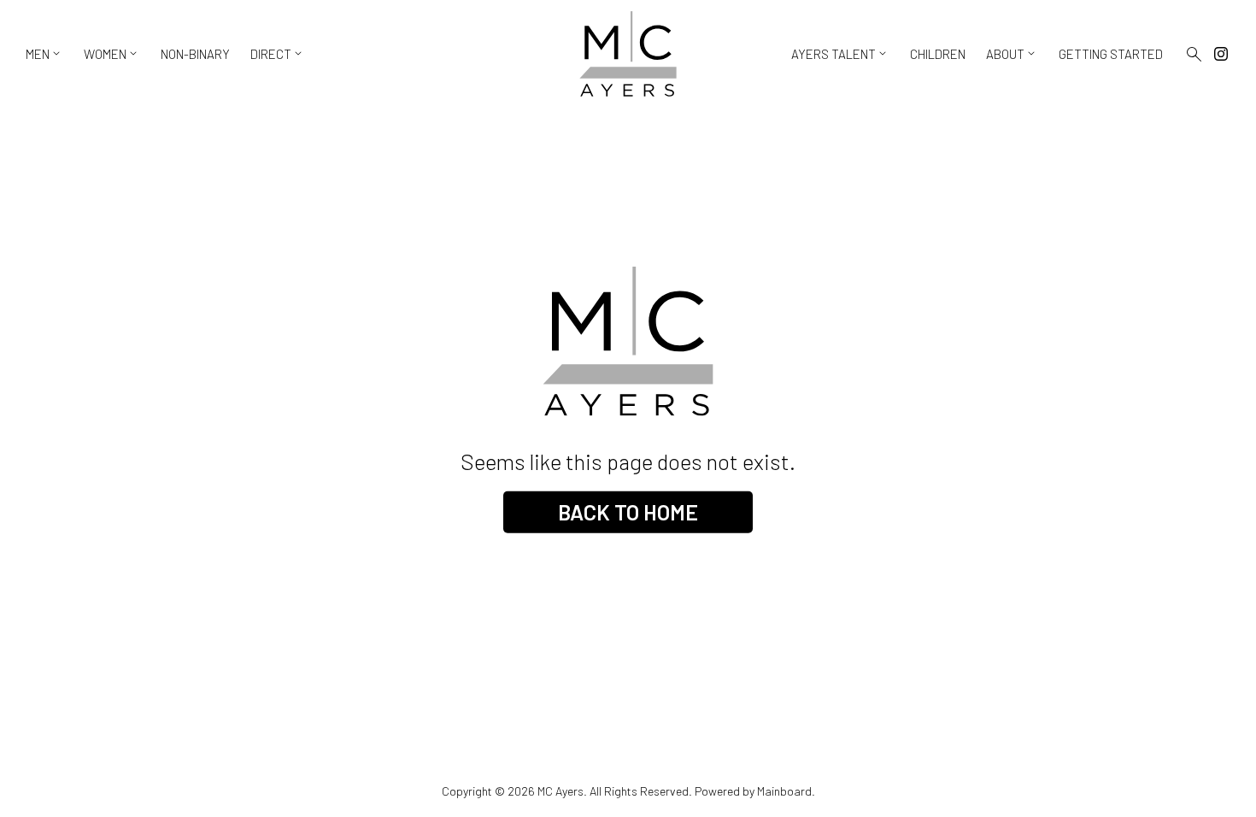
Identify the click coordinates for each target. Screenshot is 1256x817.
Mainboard (784, 791)
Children (937, 54)
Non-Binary (195, 54)
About (1012, 54)
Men (44, 54)
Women (112, 54)
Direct (277, 54)
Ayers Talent (840, 54)
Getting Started (1111, 54)
